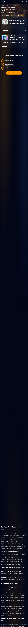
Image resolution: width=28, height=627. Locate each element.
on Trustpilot (14, 12)
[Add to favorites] (6, 20)
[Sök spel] (23, 2)
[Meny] (26, 2)
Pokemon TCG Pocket (6, 5)
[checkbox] (3, 23)
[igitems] (4, 2)
